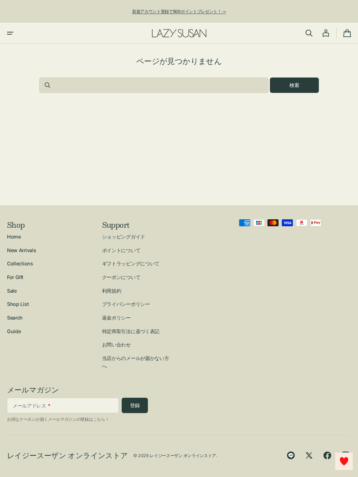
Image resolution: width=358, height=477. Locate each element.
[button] (10, 33)
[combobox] (153, 85)
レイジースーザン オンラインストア (183, 455)
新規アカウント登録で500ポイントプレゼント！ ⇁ (179, 11)
